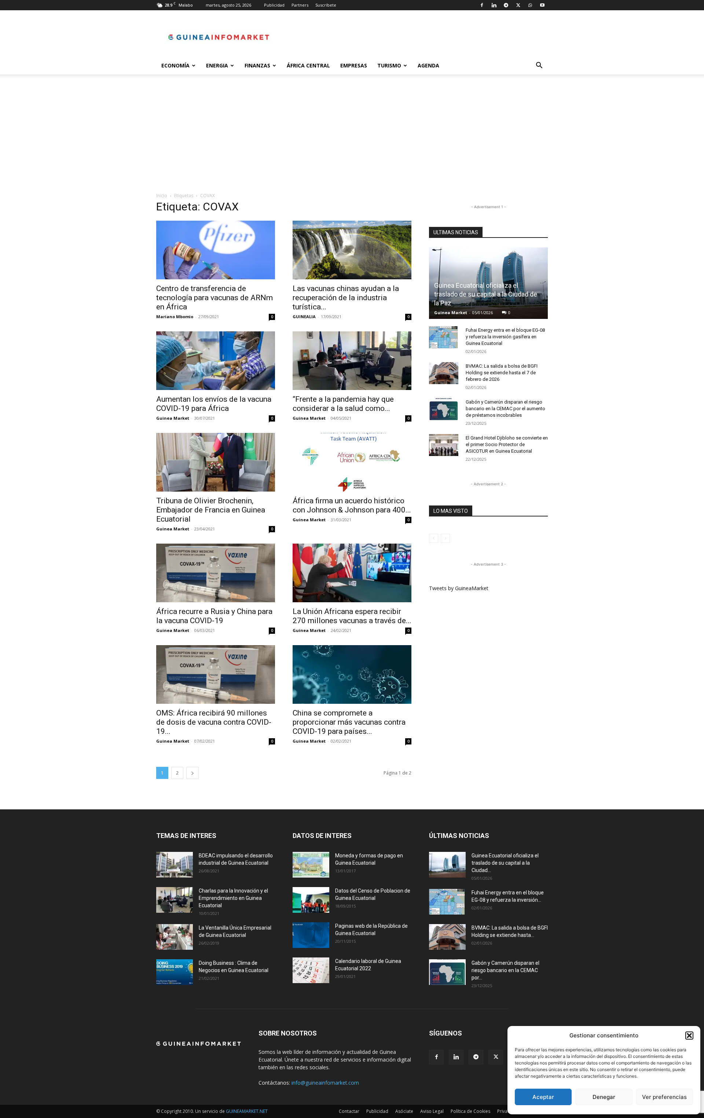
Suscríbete (325, 5)
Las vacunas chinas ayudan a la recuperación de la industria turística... (346, 297)
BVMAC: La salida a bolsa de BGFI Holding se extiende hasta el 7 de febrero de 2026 (502, 372)
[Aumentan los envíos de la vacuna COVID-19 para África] (215, 360)
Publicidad (274, 5)
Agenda (428, 65)
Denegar (604, 1096)
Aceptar (543, 1096)
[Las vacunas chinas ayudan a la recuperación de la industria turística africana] (352, 250)
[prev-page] (433, 538)
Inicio (161, 195)
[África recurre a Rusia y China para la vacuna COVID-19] (215, 573)
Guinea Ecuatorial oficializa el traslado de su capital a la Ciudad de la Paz (485, 294)
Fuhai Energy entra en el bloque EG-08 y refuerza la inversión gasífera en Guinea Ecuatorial (505, 336)
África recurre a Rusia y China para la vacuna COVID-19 (214, 616)
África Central (308, 65)
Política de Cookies (470, 1111)
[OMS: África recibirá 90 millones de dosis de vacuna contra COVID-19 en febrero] (215, 674)
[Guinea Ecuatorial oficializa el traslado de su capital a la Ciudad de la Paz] (447, 865)
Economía (175, 65)
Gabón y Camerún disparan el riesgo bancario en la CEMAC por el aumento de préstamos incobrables (505, 408)
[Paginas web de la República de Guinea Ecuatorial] (311, 935)
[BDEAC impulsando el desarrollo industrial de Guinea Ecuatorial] (174, 865)
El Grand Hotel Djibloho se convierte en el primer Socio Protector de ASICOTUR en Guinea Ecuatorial (507, 444)
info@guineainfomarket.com (325, 1082)
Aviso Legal (432, 1111)
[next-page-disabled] (445, 538)
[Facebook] (481, 5)
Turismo (389, 65)
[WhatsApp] (530, 5)
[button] (689, 1035)
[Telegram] (505, 5)
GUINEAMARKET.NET (247, 1111)
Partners (300, 5)
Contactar (349, 1111)
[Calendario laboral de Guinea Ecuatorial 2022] (311, 970)
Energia (217, 65)
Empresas (353, 65)
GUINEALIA (304, 316)
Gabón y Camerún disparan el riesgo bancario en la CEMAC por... (505, 970)
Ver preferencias (664, 1096)
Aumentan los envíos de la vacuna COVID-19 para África (213, 404)
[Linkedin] (493, 5)
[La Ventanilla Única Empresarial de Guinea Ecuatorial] (174, 937)
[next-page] (192, 773)
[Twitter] (518, 5)
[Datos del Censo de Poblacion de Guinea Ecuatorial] (311, 900)
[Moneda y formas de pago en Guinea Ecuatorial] (311, 865)
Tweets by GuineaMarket (458, 588)
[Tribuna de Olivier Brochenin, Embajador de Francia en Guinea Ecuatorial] (215, 462)
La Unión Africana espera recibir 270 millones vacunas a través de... (352, 616)
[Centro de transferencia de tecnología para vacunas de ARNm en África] (215, 250)
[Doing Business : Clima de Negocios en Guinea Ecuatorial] (174, 972)
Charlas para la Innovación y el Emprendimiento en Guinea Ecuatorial (233, 898)
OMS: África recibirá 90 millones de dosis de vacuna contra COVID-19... (213, 722)
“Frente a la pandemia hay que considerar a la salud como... (343, 404)
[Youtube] (542, 5)
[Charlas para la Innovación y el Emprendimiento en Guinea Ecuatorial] (174, 900)
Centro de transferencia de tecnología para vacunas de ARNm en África (214, 297)
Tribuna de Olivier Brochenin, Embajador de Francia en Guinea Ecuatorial (210, 509)
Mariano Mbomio (174, 316)
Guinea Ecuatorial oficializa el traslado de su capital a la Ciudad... (505, 863)
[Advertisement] (352, 137)
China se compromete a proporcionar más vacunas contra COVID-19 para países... (349, 722)
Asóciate (404, 1111)
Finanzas (257, 65)
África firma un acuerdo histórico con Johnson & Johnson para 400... (352, 505)
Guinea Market (172, 418)
